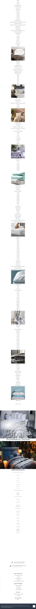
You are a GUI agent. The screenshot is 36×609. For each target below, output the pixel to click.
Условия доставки (18, 578)
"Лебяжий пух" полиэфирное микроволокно (18, 103)
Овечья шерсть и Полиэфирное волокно (18, 30)
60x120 (18, 202)
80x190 (18, 244)
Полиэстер (18, 210)
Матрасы (18, 238)
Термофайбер (18, 33)
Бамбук (18, 19)
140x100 (18, 297)
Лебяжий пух (18, 26)
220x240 (18, 308)
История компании (18, 585)
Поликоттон (18, 209)
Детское (18, 15)
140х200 (18, 196)
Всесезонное (18, 43)
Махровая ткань (18, 206)
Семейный (18, 143)
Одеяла (18, 2)
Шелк (18, 135)
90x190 (18, 245)
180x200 (18, 199)
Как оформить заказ (18, 575)
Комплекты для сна (18, 5)
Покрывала (18, 326)
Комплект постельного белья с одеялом (18, 128)
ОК (34, 606)
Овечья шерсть (18, 29)
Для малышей (18, 382)
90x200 (18, 170)
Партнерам (19, 595)
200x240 (18, 305)
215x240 (18, 346)
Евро (18, 142)
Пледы (18, 12)
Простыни (18, 8)
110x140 (18, 36)
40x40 (18, 76)
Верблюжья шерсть (18, 23)
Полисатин (18, 262)
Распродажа (18, 588)
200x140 (18, 298)
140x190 (18, 251)
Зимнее (18, 44)
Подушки (18, 62)
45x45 (18, 79)
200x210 (18, 339)
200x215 (18, 40)
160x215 (18, 336)
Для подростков (18, 385)
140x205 (18, 37)
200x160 (18, 301)
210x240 (18, 344)
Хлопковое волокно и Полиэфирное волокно (18, 269)
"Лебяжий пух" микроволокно (18, 69)
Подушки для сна (18, 65)
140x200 (18, 167)
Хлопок (18, 291)
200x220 (18, 304)
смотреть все (18, 61)
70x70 (18, 83)
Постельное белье (18, 124)
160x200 (18, 198)
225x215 (18, 347)
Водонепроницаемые (18, 191)
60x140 (18, 241)
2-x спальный (18, 139)
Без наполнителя (18, 216)
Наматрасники (18, 9)
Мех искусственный (18, 290)
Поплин (18, 132)
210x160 (18, 343)
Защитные (18, 189)
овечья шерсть (18, 265)
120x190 (18, 248)
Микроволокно (18, 217)
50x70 (18, 82)
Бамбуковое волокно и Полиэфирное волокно (18, 22)
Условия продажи (18, 589)
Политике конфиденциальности (6, 606)
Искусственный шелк (18, 329)
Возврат (18, 579)
